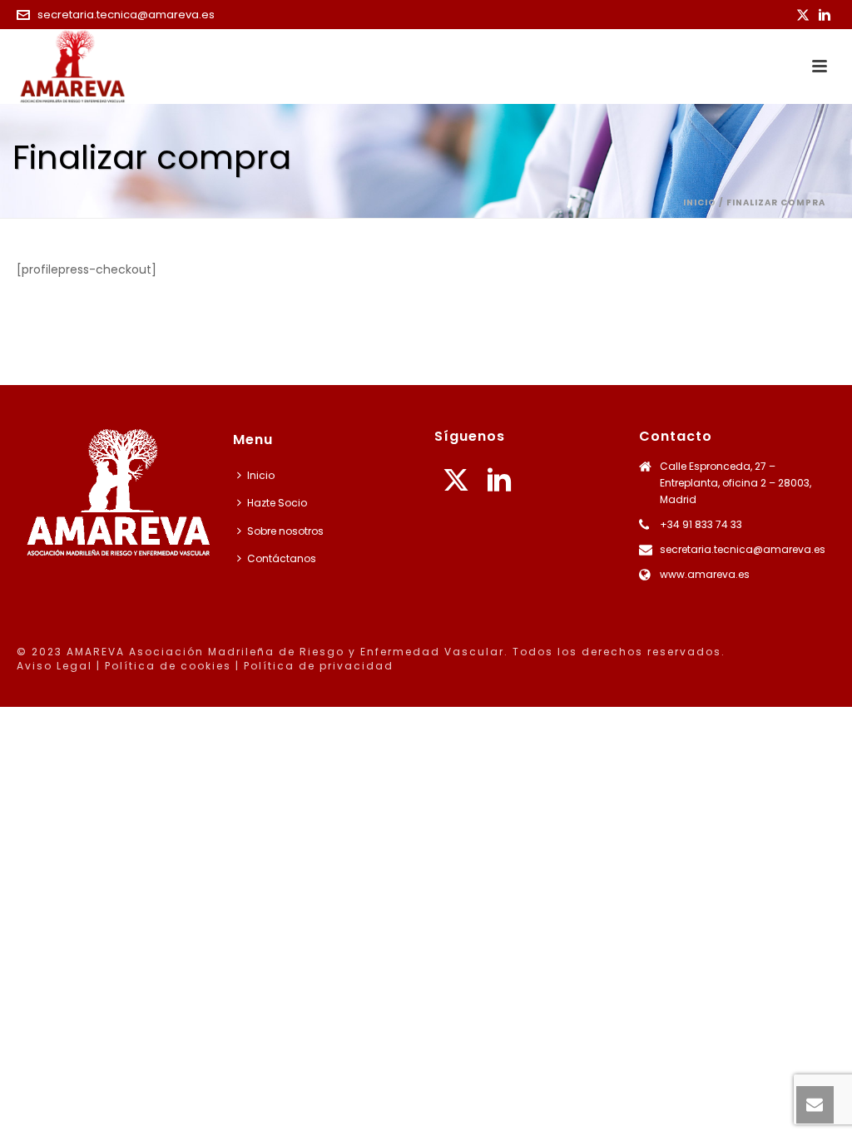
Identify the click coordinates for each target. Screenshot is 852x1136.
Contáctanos (281, 558)
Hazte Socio (277, 503)
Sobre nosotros (285, 531)
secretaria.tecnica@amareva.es (126, 14)
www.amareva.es (705, 574)
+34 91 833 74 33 (701, 524)
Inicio (699, 202)
